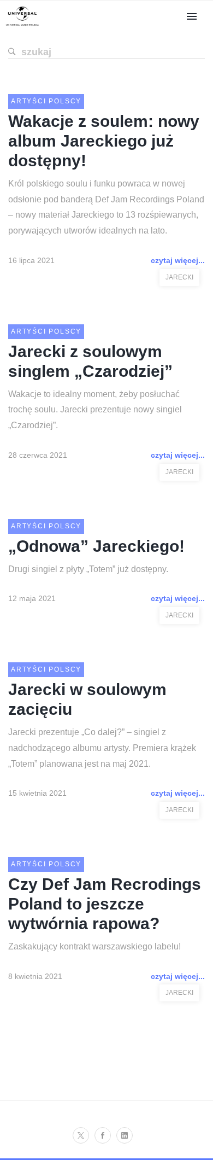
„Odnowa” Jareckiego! (96, 546)
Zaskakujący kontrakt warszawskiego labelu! (94, 946)
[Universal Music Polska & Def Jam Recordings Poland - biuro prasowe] (22, 26)
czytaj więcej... (178, 260)
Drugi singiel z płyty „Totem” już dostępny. (88, 569)
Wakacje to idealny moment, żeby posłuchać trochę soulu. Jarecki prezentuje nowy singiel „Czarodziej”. (95, 409)
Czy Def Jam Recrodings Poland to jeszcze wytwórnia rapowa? (104, 903)
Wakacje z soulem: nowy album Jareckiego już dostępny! (103, 141)
